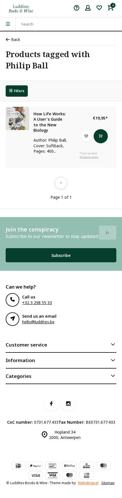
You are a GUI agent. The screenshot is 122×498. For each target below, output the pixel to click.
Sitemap (108, 482)
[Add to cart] (101, 136)
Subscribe (61, 255)
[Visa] (35, 476)
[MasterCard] (103, 466)
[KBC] (86, 466)
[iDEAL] (18, 466)
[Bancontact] (52, 466)
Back (15, 39)
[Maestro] (69, 476)
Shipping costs (89, 157)
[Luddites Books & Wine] (21, 8)
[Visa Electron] (52, 476)
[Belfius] (69, 466)
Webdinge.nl (88, 482)
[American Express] (86, 476)
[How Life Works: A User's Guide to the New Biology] (17, 118)
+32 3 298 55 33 (37, 302)
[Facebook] (51, 404)
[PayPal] (35, 466)
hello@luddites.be (38, 321)
